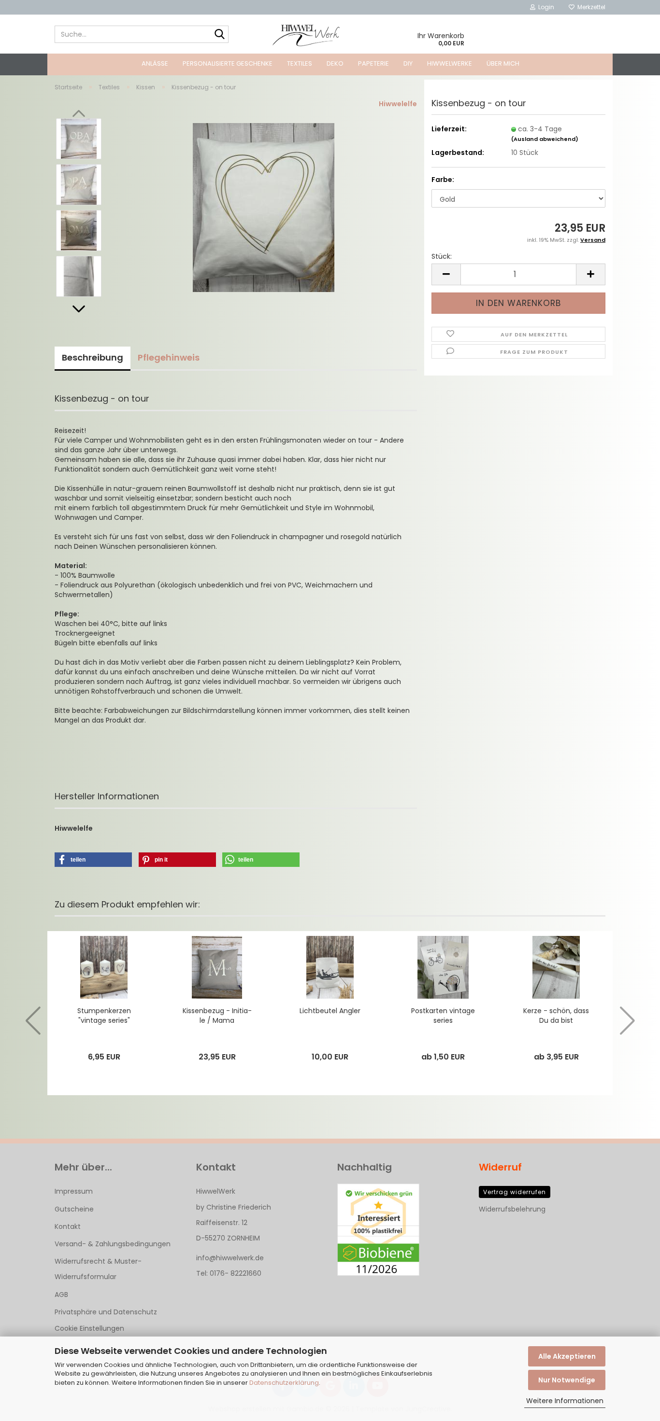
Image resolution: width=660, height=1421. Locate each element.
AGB (61, 1294)
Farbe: (442, 179)
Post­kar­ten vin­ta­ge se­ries (443, 1015)
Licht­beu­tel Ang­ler (330, 1011)
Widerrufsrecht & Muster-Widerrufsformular (98, 1269)
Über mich (503, 63)
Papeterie (373, 63)
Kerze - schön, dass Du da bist (556, 1015)
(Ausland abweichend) (544, 139)
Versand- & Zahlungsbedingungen (113, 1244)
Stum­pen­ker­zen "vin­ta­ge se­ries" (104, 1015)
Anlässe (155, 63)
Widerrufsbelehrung (512, 1209)
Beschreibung (92, 357)
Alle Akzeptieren (567, 1356)
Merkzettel (589, 7)
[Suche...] (219, 34)
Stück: (441, 256)
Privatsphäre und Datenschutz (106, 1312)
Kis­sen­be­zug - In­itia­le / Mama (217, 1015)
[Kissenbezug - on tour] (263, 207)
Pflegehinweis (169, 357)
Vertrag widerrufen (514, 1192)
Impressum (74, 1191)
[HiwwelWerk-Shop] (306, 34)
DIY (408, 63)
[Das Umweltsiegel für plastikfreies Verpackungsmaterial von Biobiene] (378, 1230)
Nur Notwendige (566, 1380)
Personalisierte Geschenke (228, 63)
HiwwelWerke (449, 63)
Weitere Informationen (564, 1401)
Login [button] (544, 7)
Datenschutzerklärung (284, 1382)
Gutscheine (74, 1209)
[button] (78, 308)
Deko (335, 63)
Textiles (299, 63)
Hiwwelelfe (398, 104)
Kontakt (68, 1226)
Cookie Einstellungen (89, 1328)
